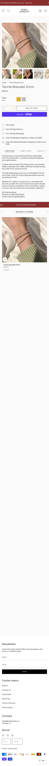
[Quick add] (5, 259)
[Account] (40, 11)
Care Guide (6, 694)
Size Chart (6, 699)
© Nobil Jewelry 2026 (9, 748)
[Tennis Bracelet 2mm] (24, 239)
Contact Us (6, 690)
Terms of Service (8, 703)
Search (5, 686)
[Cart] (45, 11)
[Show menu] (3, 11)
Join (24, 672)
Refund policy (7, 707)
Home (4, 82)
